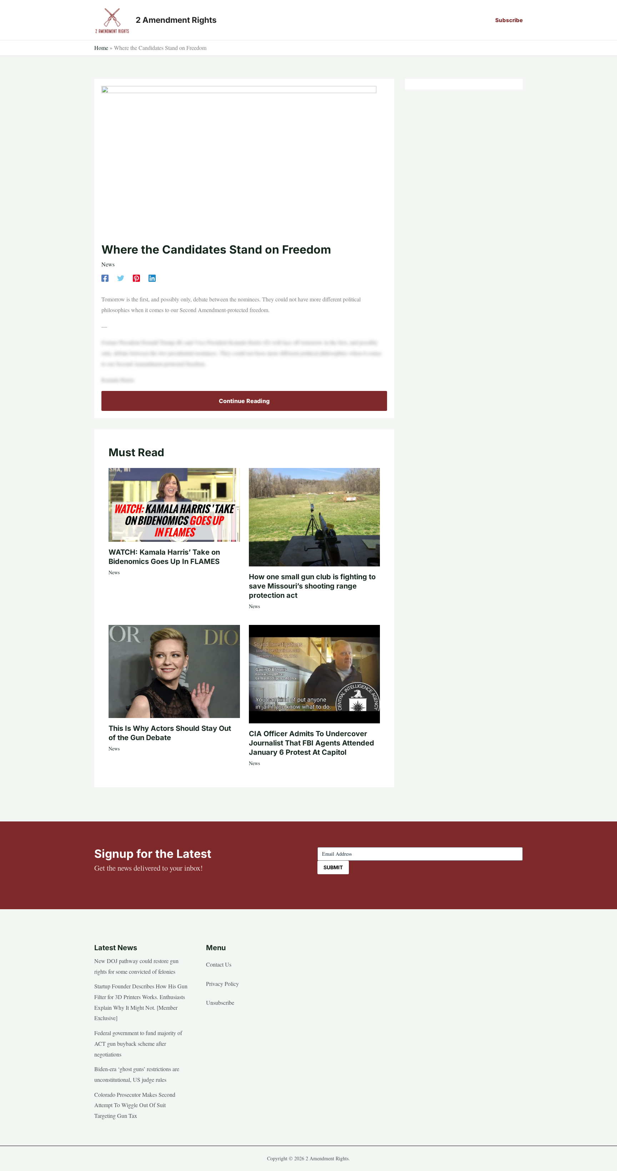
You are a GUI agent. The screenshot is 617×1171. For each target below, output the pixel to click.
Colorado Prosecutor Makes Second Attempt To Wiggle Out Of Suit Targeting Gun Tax (134, 1105)
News (108, 264)
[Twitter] (120, 277)
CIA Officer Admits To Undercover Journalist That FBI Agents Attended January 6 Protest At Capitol (311, 743)
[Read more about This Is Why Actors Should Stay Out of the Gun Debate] (174, 670)
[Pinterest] (136, 277)
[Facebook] (105, 277)
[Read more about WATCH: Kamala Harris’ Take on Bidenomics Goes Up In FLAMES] (174, 504)
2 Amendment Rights (176, 20)
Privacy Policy (222, 983)
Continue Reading (244, 400)
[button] (509, 20)
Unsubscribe (220, 1002)
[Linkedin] (152, 277)
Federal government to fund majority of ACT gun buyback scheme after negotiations (138, 1043)
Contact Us (218, 964)
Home (101, 47)
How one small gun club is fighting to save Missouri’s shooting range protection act (312, 586)
